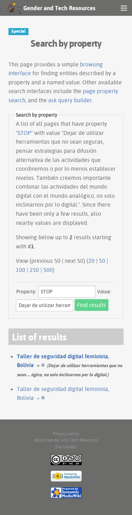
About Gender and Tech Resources (66, 440)
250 (34, 269)
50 (102, 260)
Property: (26, 291)
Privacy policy (66, 433)
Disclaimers (66, 446)
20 (91, 260)
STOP (24, 132)
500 (48, 269)
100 (20, 269)
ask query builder (70, 100)
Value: (104, 291)
